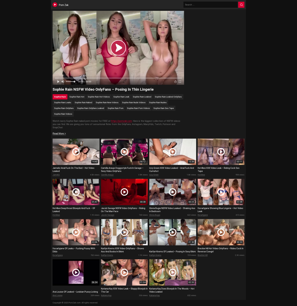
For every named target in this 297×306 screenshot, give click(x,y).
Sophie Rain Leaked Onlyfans (168, 96)
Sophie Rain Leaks (62, 102)
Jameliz (56, 175)
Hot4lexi (201, 175)
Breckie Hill (203, 255)
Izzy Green (154, 175)
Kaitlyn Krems (107, 255)
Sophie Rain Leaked (142, 96)
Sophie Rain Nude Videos (134, 102)
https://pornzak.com (121, 121)
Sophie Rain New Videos (107, 102)
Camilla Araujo (107, 175)
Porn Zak (64, 5)
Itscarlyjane (203, 215)
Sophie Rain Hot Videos (99, 96)
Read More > (59, 133)
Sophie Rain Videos (63, 114)
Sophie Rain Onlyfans (64, 108)
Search (241, 5)
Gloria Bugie (154, 215)
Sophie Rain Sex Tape (163, 108)
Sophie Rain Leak (121, 96)
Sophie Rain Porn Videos (138, 108)
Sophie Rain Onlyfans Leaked (90, 108)
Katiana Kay (106, 295)
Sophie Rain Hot (76, 96)
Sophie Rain (60, 96)
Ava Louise (57, 295)
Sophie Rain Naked (83, 102)
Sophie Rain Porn (115, 108)
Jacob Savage (107, 215)
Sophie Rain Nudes (158, 102)
